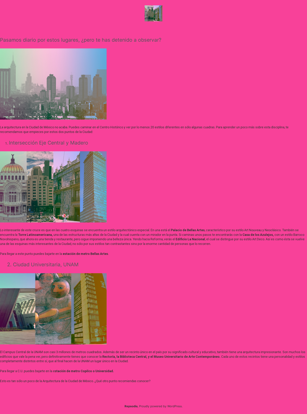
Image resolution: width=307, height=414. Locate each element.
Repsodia (131, 406)
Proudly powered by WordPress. (160, 406)
